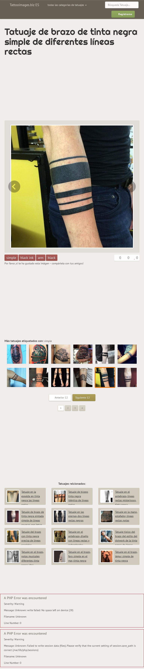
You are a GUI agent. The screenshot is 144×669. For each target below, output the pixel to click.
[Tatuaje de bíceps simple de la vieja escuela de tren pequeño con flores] (38, 354)
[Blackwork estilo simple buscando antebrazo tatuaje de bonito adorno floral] (13, 186)
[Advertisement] (48, 88)
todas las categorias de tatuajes (66, 5)
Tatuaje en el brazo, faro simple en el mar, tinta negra (79, 556)
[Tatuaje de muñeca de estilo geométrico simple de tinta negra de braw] (38, 377)
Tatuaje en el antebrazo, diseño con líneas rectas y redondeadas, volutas (71, 540)
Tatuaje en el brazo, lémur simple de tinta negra (126, 556)
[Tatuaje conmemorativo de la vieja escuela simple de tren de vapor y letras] (16, 354)
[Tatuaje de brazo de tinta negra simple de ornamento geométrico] (127, 354)
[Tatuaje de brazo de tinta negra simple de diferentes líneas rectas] (105, 377)
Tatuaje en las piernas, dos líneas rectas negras (78, 516)
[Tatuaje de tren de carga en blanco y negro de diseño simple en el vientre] (60, 354)
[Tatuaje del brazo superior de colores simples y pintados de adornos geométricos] (16, 377)
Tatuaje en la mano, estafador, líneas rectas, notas (126, 516)
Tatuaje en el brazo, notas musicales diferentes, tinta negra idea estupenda (25, 560)
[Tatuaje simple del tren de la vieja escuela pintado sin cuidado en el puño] (83, 354)
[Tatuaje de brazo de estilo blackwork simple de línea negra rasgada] (105, 354)
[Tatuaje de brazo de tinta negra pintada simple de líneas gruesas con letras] (130, 186)
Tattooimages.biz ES (24, 5)
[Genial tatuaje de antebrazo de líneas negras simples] (60, 377)
